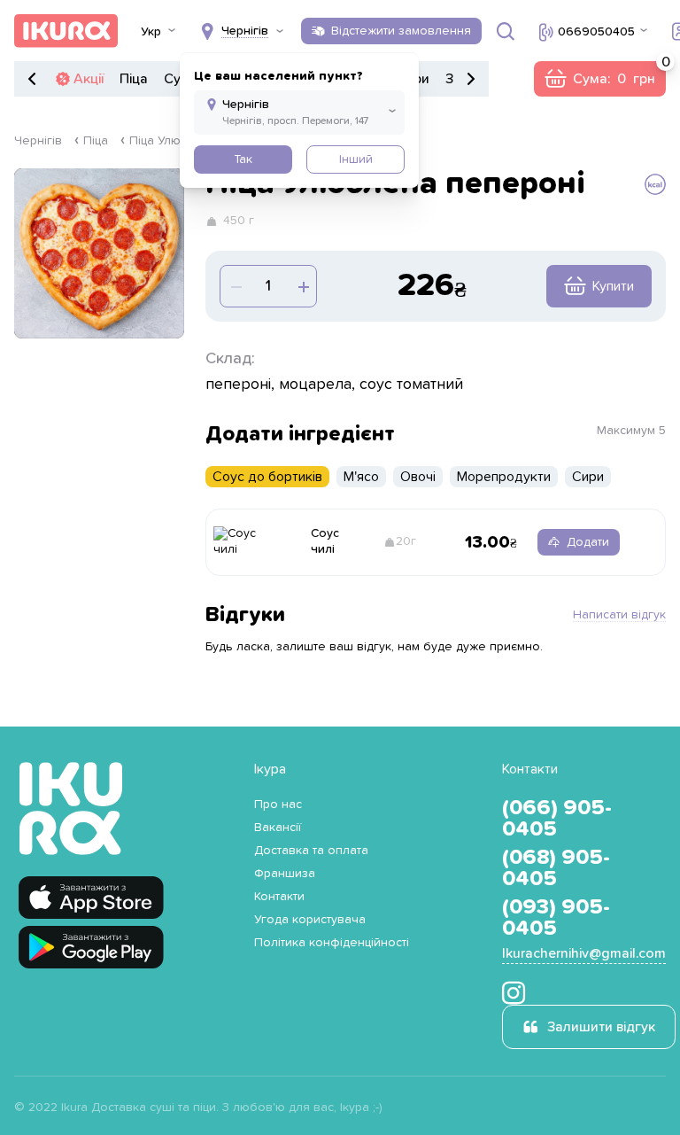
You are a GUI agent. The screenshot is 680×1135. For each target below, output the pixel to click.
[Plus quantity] (234, 286)
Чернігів (38, 141)
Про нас (278, 804)
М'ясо (361, 477)
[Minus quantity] (302, 286)
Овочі (418, 477)
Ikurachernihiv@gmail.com (584, 953)
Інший (356, 159)
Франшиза (284, 873)
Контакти (279, 896)
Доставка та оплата (311, 850)
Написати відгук (619, 615)
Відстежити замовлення (401, 31)
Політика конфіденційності (331, 943)
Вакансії (277, 827)
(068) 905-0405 (556, 868)
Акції (88, 79)
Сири (588, 477)
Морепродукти (504, 477)
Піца (134, 79)
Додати (588, 542)
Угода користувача (310, 919)
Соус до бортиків (267, 477)
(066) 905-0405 (557, 818)
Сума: (599, 79)
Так (243, 159)
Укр (151, 32)
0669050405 (596, 32)
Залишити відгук (601, 1027)
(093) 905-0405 (556, 918)
